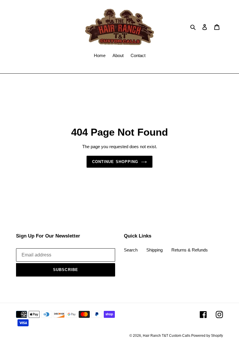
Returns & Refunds (189, 249)
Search (131, 249)
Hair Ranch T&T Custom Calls (167, 336)
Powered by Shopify (207, 336)
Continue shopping (115, 162)
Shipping (154, 249)
